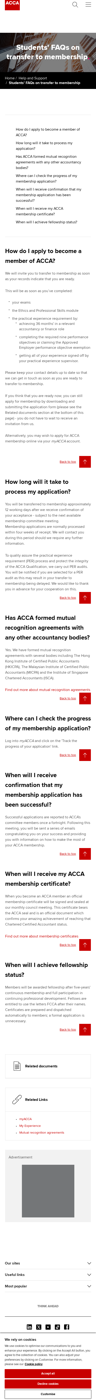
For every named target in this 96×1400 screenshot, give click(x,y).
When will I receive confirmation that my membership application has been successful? (48, 195)
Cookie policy (34, 1364)
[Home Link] (48, 1306)
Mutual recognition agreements (41, 1133)
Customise (48, 1394)
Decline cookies (48, 1384)
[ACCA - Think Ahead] (12, 9)
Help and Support (33, 78)
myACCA (25, 1119)
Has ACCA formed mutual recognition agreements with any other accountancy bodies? (48, 162)
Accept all (48, 1373)
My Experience (30, 1126)
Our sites (12, 1263)
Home (10, 78)
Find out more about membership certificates (41, 936)
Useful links (15, 1274)
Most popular (16, 1286)
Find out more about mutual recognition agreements (47, 689)
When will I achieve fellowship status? (46, 222)
